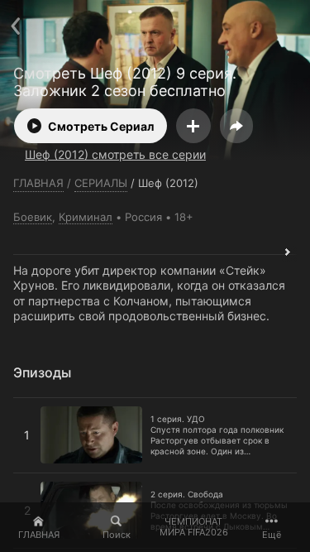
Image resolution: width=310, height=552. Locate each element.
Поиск (117, 534)
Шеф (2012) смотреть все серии (115, 154)
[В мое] (193, 125)
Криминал (85, 216)
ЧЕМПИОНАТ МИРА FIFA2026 (194, 526)
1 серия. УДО (50, 404)
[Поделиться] (236, 125)
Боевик (32, 216)
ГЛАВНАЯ (39, 534)
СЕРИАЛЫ (100, 183)
